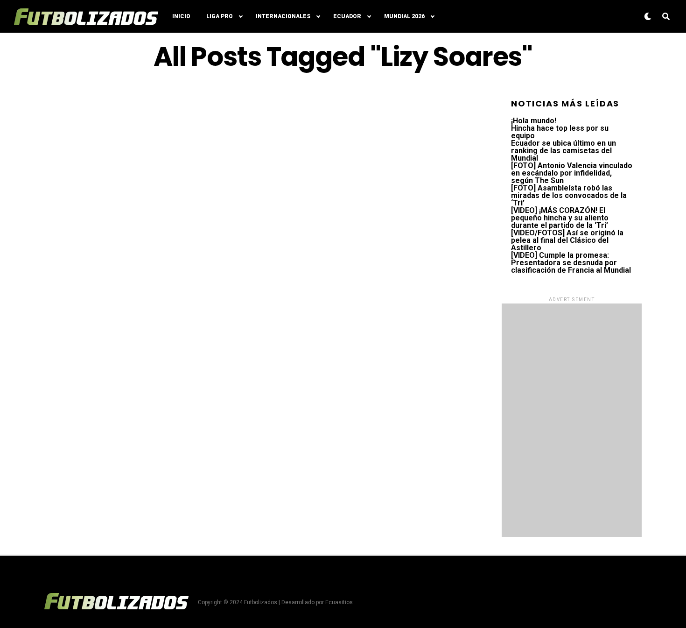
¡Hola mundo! (533, 120)
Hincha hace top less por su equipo (560, 132)
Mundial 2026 (404, 16)
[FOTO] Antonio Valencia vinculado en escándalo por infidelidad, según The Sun (571, 173)
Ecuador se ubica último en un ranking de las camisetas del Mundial (563, 150)
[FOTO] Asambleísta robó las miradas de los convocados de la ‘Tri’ (569, 195)
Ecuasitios (339, 602)
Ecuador (347, 16)
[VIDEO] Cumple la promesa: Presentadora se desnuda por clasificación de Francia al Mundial (571, 263)
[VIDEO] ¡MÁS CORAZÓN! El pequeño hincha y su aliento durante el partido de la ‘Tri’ (560, 218)
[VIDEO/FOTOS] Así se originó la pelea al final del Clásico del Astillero (567, 240)
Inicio (181, 16)
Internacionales (283, 16)
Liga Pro (219, 16)
